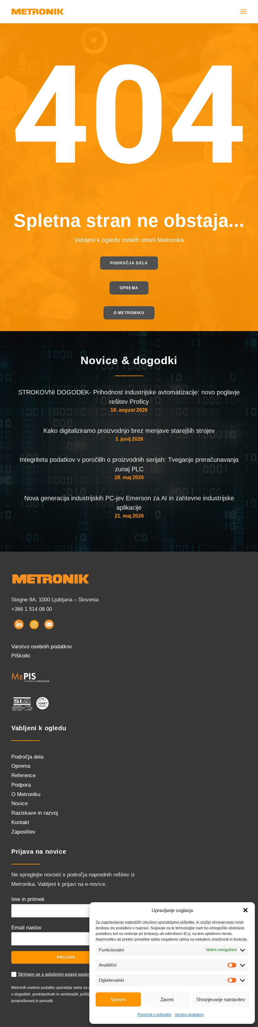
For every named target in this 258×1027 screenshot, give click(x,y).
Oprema (20, 766)
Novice (19, 803)
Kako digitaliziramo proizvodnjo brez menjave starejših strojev (129, 430)
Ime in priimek (28, 899)
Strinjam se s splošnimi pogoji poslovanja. (59, 974)
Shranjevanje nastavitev (220, 999)
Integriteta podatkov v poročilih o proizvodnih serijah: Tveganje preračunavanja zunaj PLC (129, 464)
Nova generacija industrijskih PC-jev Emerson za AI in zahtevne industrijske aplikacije (129, 503)
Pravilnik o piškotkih (154, 1015)
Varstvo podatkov (189, 1015)
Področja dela (27, 757)
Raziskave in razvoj (34, 813)
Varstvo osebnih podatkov (41, 647)
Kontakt (20, 822)
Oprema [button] (129, 288)
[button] (245, 910)
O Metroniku (25, 794)
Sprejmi (118, 999)
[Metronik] (37, 12)
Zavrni (166, 999)
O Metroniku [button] (129, 313)
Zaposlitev (23, 832)
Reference (23, 775)
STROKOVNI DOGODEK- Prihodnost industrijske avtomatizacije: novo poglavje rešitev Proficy (129, 397)
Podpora (21, 785)
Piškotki (20, 656)
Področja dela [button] (129, 263)
